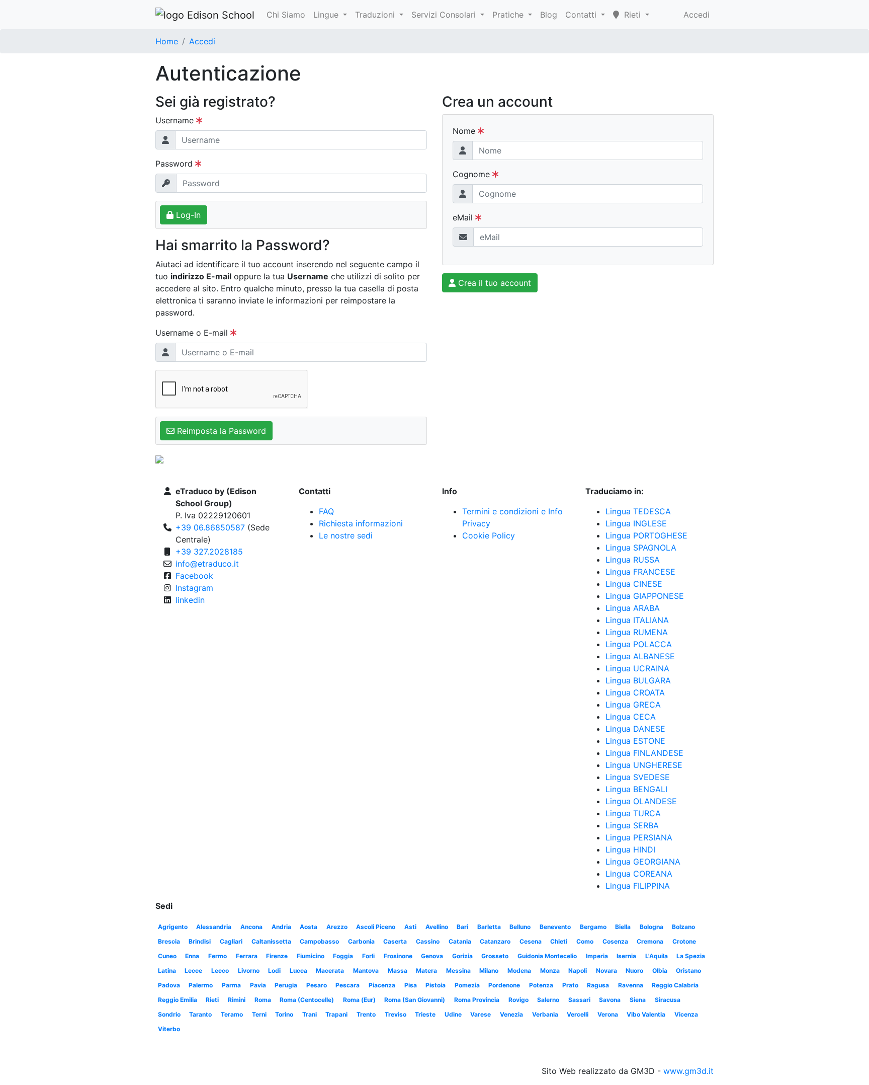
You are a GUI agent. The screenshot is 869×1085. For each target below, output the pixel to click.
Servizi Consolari (444, 15)
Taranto (200, 1014)
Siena (638, 999)
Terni (259, 1014)
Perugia (286, 985)
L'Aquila (656, 956)
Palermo (201, 985)
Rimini (236, 999)
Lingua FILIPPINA (637, 886)
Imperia (597, 956)
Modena (519, 970)
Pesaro (316, 985)
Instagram (194, 588)
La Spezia (690, 956)
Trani (309, 1014)
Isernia (626, 956)
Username (175, 120)
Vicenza (686, 1014)
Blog (548, 15)
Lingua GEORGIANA (642, 862)
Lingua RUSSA (632, 560)
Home (166, 41)
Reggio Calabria (675, 985)
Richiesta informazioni (361, 523)
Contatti (582, 15)
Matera (426, 970)
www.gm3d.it (688, 1071)
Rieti (212, 999)
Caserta (395, 941)
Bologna (651, 927)
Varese (480, 1014)
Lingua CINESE (633, 584)
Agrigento (173, 927)
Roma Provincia (476, 999)
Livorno (248, 970)
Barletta (489, 927)
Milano (488, 970)
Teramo (232, 1014)
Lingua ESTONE (635, 741)
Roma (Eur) (359, 999)
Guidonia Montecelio (547, 956)
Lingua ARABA (632, 608)
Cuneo (167, 956)
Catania (460, 941)
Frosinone (398, 956)
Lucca (298, 970)
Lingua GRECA (633, 705)
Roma (262, 999)
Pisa (410, 985)
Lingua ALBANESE (640, 656)
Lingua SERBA (632, 825)
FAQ (326, 511)
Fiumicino (310, 956)
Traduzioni (376, 15)
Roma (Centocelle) (307, 999)
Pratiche (509, 15)
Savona (610, 999)
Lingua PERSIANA (638, 837)
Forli (368, 956)
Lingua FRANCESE (640, 572)
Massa (397, 970)
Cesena (530, 941)
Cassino (428, 941)
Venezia (511, 1014)
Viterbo (169, 1029)
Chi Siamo (286, 15)
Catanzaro (495, 941)
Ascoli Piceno (375, 927)
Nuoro (634, 970)
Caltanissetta (271, 941)
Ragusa (598, 985)
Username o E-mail (192, 333)
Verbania (545, 1014)
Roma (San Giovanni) (414, 999)
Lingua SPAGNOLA (640, 547)
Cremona (650, 941)
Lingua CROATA (635, 692)
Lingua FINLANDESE (644, 753)
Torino (284, 1014)
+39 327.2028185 (209, 552)
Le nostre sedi (346, 535)
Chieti (558, 941)
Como (584, 941)
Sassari (579, 999)
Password (175, 164)
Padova (169, 985)
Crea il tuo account (493, 283)
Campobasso (319, 941)
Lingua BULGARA (638, 680)
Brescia (169, 941)
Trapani (336, 1014)
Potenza (541, 985)
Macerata (330, 970)
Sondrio (169, 1014)
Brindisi (200, 941)
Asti (410, 927)
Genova (432, 956)
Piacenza (382, 985)
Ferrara (246, 956)
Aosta (308, 927)
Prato (570, 985)
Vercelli (577, 1014)
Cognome (472, 174)
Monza (550, 970)
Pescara (347, 985)
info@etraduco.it (207, 564)
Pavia (258, 985)
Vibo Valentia (646, 1014)
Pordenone (504, 985)
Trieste (425, 1014)
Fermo (217, 956)
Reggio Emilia (177, 999)
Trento (366, 1014)
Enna (192, 956)
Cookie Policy (488, 535)
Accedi (696, 15)
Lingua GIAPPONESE (644, 596)
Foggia (343, 956)
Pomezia (467, 985)
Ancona (251, 927)
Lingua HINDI (630, 849)
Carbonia (361, 941)
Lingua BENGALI (636, 789)
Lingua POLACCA (638, 644)
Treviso (395, 1014)
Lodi (274, 970)
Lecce (193, 970)
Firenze (277, 956)
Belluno (520, 927)
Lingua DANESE (635, 729)
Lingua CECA (630, 717)
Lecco (220, 970)
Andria (281, 927)
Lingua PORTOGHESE (646, 535)
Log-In (187, 215)
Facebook (194, 576)
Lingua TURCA (633, 813)
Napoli (577, 970)
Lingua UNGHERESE (643, 765)
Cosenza (615, 941)
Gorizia (462, 956)
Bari (462, 927)
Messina (458, 970)
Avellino (436, 927)
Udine (453, 1014)
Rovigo (518, 999)
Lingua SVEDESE (637, 777)
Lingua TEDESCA (638, 511)
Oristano (688, 970)
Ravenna (630, 985)
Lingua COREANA (638, 874)
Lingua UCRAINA (637, 668)
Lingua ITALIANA (637, 620)
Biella (623, 927)
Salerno (548, 999)
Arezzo (336, 927)
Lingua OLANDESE (641, 801)
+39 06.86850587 (210, 527)
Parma (231, 985)
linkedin (190, 600)
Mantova (366, 970)
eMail (464, 217)
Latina (167, 970)
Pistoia (435, 985)
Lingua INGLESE (636, 523)
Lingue (327, 15)
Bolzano (683, 927)
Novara (606, 970)
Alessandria (213, 927)
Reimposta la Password (220, 431)
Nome (465, 131)
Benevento (555, 927)
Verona (607, 1014)
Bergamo (593, 927)
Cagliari (231, 941)
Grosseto (494, 956)
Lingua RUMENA (636, 632)
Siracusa (667, 999)
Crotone (684, 941)
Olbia (659, 970)
